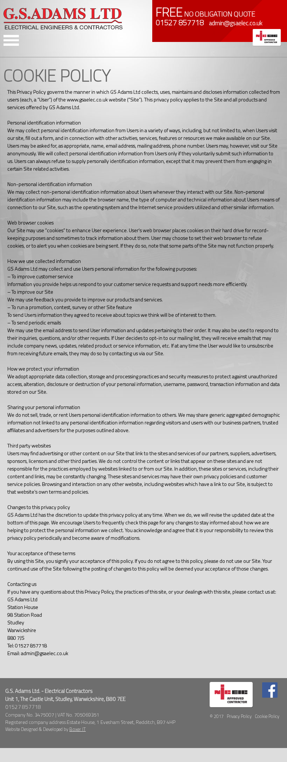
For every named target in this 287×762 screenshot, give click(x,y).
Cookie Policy (267, 716)
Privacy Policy (239, 716)
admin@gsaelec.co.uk (235, 23)
